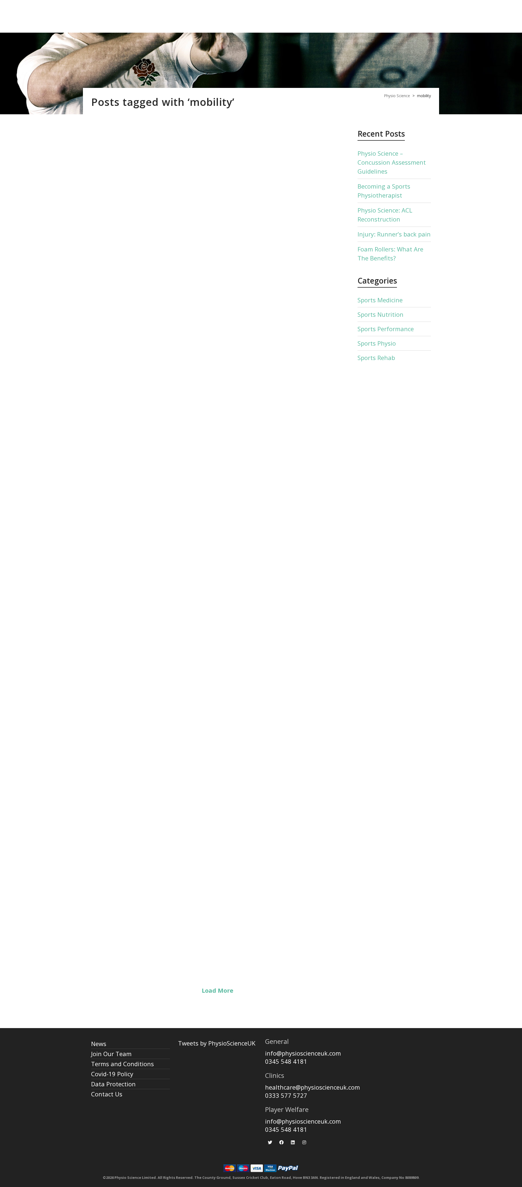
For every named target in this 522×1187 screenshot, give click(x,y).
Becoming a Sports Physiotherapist (384, 190)
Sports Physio (377, 343)
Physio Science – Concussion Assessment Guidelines (392, 162)
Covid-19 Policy (112, 1074)
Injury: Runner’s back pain (185, 505)
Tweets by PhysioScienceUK (216, 1043)
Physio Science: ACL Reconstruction (210, 291)
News (98, 1044)
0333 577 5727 (286, 1095)
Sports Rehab (376, 357)
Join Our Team (111, 1054)
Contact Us (106, 1094)
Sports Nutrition (380, 314)
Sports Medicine (380, 300)
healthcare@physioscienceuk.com (312, 1087)
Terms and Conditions (122, 1064)
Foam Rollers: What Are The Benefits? (216, 714)
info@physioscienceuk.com (303, 1053)
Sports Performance (386, 329)
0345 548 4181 (286, 1061)
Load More (217, 990)
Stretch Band (152, 928)
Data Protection (113, 1084)
